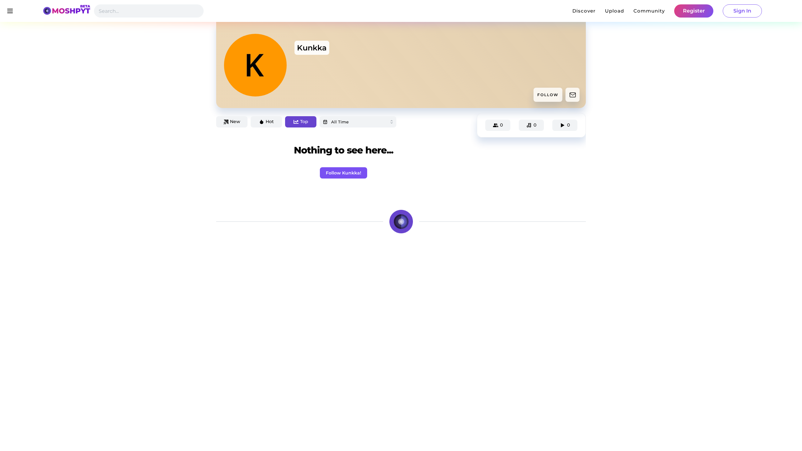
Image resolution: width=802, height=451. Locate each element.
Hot (270, 121)
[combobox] (358, 121)
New (235, 121)
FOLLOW (548, 94)
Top (304, 121)
